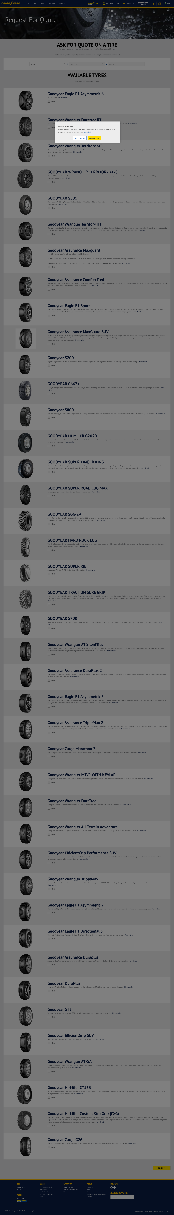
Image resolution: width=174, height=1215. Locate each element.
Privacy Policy (87, 132)
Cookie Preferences (80, 138)
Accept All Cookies (94, 138)
